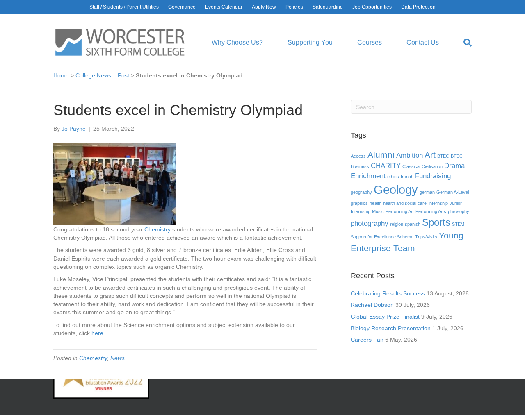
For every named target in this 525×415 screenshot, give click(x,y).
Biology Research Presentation (391, 328)
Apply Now (264, 7)
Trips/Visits (426, 236)
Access (358, 156)
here (97, 333)
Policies (294, 7)
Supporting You (310, 42)
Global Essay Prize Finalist (385, 316)
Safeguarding (328, 7)
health (375, 203)
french (407, 176)
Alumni (381, 154)
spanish (412, 224)
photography (369, 223)
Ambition (409, 155)
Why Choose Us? (237, 42)
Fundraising (433, 176)
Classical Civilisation (422, 166)
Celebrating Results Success (388, 293)
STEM (458, 224)
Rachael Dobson (372, 305)
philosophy (458, 211)
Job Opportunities (372, 7)
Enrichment (368, 176)
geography (361, 192)
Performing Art (400, 211)
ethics (393, 176)
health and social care (405, 203)
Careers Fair (367, 339)
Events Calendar (223, 7)
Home (61, 75)
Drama (454, 166)
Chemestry (93, 358)
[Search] (461, 42)
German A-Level (452, 192)
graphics (359, 203)
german (427, 192)
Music (378, 211)
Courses (369, 42)
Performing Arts (430, 211)
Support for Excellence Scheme (382, 236)
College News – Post (102, 75)
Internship (438, 203)
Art (430, 154)
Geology (396, 189)
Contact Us (422, 42)
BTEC (443, 156)
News (117, 358)
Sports (436, 222)
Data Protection (418, 7)
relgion (396, 224)
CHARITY (386, 166)
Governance (182, 7)
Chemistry (158, 229)
